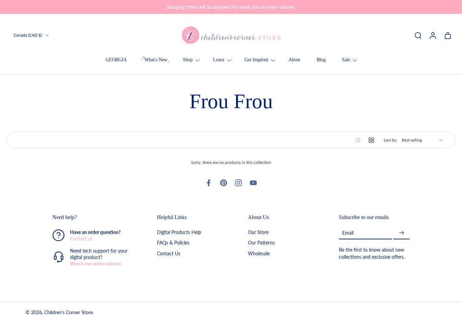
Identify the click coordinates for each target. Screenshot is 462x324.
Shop (188, 59)
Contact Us (168, 253)
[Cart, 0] (447, 35)
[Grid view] (371, 140)
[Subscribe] (401, 233)
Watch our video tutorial (95, 264)
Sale (346, 59)
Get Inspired (256, 59)
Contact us (81, 239)
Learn (218, 59)
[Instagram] (238, 182)
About (294, 59)
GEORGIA (116, 59)
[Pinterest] (223, 182)
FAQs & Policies (173, 243)
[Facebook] (208, 182)
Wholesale (259, 253)
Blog (321, 59)
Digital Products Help (179, 232)
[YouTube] (253, 182)
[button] (94, 217)
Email (347, 233)
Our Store (258, 232)
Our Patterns (261, 243)
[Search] (418, 35)
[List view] (357, 140)
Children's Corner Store (68, 313)
